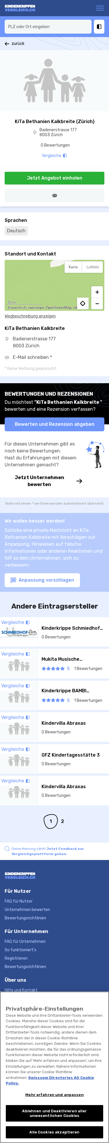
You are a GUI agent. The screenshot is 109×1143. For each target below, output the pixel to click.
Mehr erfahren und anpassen (54, 1095)
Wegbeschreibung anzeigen (30, 316)
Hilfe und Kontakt (21, 990)
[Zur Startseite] (27, 8)
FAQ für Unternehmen (25, 941)
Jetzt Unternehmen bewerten (39, 481)
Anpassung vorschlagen (45, 580)
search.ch (18, 307)
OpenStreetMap (59, 307)
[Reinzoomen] (97, 292)
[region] (54, 285)
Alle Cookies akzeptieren (54, 1132)
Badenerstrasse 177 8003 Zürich (58, 132)
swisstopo (36, 307)
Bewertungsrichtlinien (25, 918)
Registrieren (16, 958)
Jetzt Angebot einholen (54, 178)
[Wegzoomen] (97, 303)
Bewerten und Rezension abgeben (54, 424)
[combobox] (48, 27)
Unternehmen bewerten (27, 909)
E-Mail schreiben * (32, 357)
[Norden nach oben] (97, 281)
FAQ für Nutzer (19, 901)
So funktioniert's (20, 949)
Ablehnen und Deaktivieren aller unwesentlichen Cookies (54, 1113)
